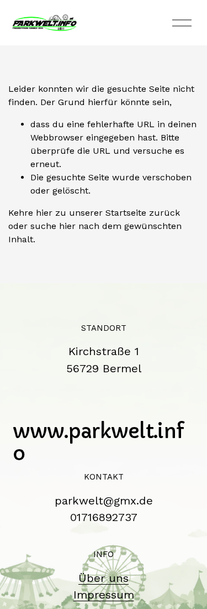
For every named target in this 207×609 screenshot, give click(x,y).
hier (44, 212)
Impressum (103, 594)
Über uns (103, 578)
